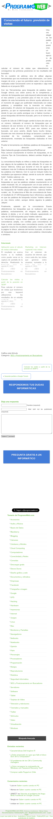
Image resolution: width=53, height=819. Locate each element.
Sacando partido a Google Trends (16, 376)
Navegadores (16, 634)
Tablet (13, 695)
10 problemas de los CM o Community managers (26, 761)
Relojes (14, 667)
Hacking (14, 601)
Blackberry (15, 532)
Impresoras (15, 610)
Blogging (14, 536)
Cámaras (14, 540)
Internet (14, 614)
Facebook (15, 585)
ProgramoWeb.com (12, 811)
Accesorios (15, 520)
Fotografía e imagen (19, 589)
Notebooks (15, 642)
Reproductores (17, 671)
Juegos (13, 618)
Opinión (14, 646)
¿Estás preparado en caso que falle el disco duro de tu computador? (28, 756)
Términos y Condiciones (31, 811)
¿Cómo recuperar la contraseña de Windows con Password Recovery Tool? (27, 767)
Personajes (15, 655)
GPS (12, 597)
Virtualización (16, 724)
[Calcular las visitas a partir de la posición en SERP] (13, 294)
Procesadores (16, 659)
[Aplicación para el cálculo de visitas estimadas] (13, 261)
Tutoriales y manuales (19, 708)
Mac (12, 626)
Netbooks (14, 638)
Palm (13, 650)
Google (13, 593)
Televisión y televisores (20, 704)
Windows (14, 728)
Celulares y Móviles (18, 544)
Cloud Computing (18, 548)
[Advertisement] (23, 46)
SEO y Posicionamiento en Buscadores (26, 355)
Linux (13, 622)
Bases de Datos (17, 528)
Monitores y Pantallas (19, 630)
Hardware (15, 605)
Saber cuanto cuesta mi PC (28, 785)
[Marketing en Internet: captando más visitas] (37, 261)
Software (14, 691)
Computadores (17, 552)
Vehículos (14, 716)
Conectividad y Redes (19, 556)
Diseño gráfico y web (19, 573)
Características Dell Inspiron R (23, 751)
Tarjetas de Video (18, 700)
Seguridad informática (19, 679)
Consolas (14, 560)
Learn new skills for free (8, 816)
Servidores (15, 687)
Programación (16, 663)
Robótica (14, 675)
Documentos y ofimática (20, 577)
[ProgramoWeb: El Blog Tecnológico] (26, 11)
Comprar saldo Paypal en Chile (23, 772)
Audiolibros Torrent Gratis (27, 816)
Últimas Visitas (43, 811)
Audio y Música (17, 524)
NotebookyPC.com (21, 813)
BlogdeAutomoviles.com (37, 813)
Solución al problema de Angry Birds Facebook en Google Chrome (28, 794)
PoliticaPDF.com (42, 816)
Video (13, 720)
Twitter (13, 712)
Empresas (15, 581)
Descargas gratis (17, 565)
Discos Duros (16, 569)
